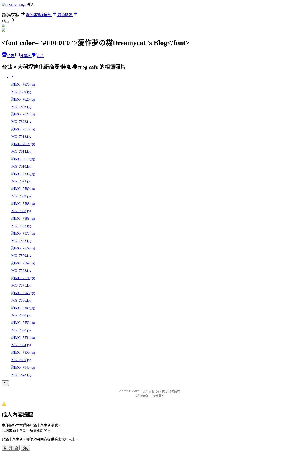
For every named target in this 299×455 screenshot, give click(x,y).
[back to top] (5, 383)
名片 (40, 56)
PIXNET (134, 391)
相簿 (11, 56)
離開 (25, 448)
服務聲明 (158, 395)
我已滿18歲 (11, 448)
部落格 (26, 56)
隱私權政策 (142, 395)
